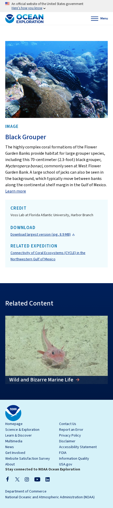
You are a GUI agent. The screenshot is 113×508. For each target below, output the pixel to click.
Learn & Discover (18, 435)
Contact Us (67, 424)
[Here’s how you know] (56, 6)
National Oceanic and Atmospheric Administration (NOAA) (50, 497)
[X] (17, 479)
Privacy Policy (70, 435)
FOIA (62, 452)
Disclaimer (67, 441)
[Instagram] (27, 479)
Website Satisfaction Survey (27, 458)
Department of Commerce (26, 491)
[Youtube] (37, 479)
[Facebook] (7, 479)
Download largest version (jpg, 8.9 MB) (41, 234)
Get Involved (15, 452)
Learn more (15, 191)
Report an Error (71, 429)
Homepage (14, 424)
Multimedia (13, 441)
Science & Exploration (22, 429)
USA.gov (65, 464)
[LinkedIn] (47, 479)
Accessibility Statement (78, 447)
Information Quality (74, 458)
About (10, 464)
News (9, 447)
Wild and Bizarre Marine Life (41, 379)
